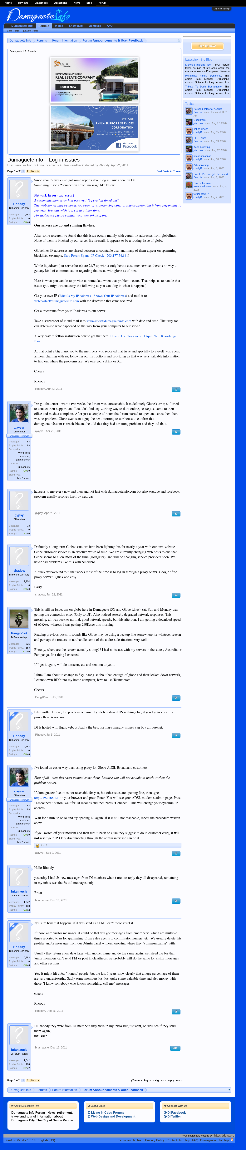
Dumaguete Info (22, 25)
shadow (19, 570)
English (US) (46, 1140)
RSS (232, 1139)
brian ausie (19, 891)
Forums (44, 25)
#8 (176, 901)
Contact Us (174, 1140)
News (77, 2)
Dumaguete (23, 467)
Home (8, 2)
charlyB (198, 132)
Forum (102, 2)
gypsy (19, 515)
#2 (176, 432)
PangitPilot (19, 633)
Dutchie (198, 112)
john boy (198, 123)
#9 (176, 1011)
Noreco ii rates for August (208, 108)
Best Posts (13, 30)
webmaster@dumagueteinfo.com (56, 301)
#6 (176, 735)
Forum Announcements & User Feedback (55, 165)
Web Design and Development (112, 1116)
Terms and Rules (129, 1140)
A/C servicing (201, 165)
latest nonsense (202, 156)
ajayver (19, 427)
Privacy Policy (155, 1140)
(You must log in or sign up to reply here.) (156, 1080)
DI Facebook (176, 1112)
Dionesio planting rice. (198, 64)
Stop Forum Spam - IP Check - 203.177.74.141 (96, 255)
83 (28, 441)
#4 (176, 595)
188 (28, 906)
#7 (176, 853)
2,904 (27, 581)
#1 (176, 389)
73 (28, 526)
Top (226, 1140)
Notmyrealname (202, 186)
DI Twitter (174, 1116)
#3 (176, 513)
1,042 (27, 902)
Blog (89, 2)
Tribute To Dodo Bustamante (203, 86)
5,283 (27, 214)
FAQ (110, 25)
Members (94, 25)
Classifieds (41, 2)
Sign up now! (207, 46)
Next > (35, 171)
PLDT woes (200, 138)
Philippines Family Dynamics (203, 75)
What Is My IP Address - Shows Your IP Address (92, 295)
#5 (176, 698)
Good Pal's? (200, 119)
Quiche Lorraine (202, 183)
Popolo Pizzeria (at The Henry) (211, 174)
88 (28, 445)
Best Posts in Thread (169, 171)
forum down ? (201, 193)
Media (59, 25)
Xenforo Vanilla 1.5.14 (20, 1140)
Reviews (23, 2)
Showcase (76, 25)
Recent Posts (30, 30)
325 (28, 644)
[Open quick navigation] (179, 40)
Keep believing (202, 147)
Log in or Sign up (221, 8)
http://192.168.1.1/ (47, 797)
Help (187, 1140)
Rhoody (104, 165)
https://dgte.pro (224, 1135)
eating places (201, 128)
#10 (175, 1048)
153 (28, 647)
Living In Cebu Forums (107, 1112)
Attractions (60, 2)
